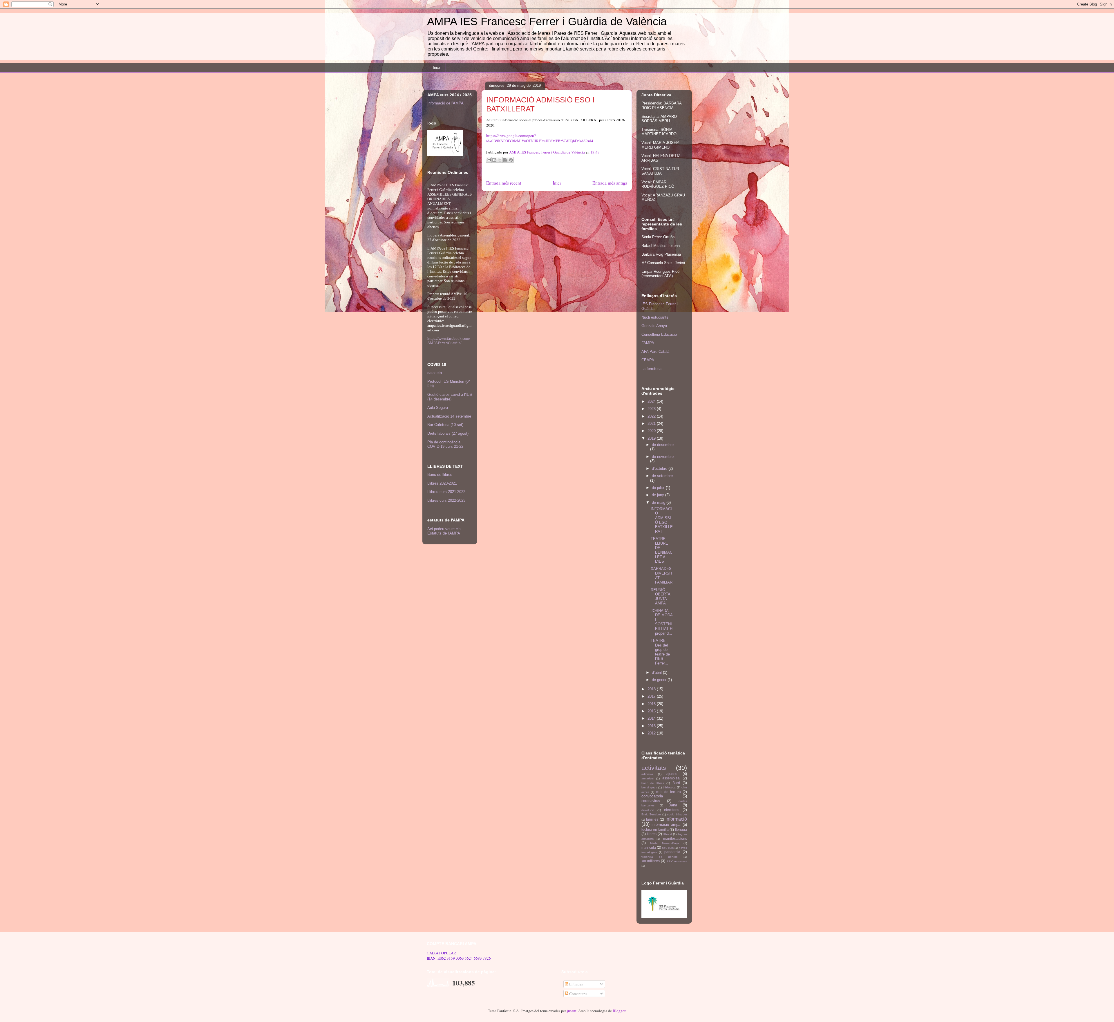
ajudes (671, 774)
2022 (652, 416)
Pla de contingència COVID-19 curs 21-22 (445, 444)
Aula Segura (437, 407)
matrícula (648, 847)
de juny (658, 495)
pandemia (672, 852)
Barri (676, 783)
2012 (652, 733)
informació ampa (666, 824)
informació (676, 819)
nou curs (668, 847)
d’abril (657, 672)
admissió (647, 774)
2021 (652, 423)
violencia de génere (659, 856)
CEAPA (647, 360)
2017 (652, 696)
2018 (652, 689)
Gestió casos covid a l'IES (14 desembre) (449, 396)
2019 (652, 438)
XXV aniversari (677, 861)
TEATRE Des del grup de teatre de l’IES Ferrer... (660, 651)
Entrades (575, 984)
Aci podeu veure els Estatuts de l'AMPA (444, 531)
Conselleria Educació (659, 334)
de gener (660, 680)
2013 (652, 726)
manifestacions (675, 838)
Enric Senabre (651, 814)
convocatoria (652, 796)
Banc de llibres (439, 474)
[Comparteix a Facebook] (505, 160)
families (652, 819)
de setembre (662, 476)
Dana (672, 805)
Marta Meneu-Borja (664, 843)
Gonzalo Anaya (654, 326)
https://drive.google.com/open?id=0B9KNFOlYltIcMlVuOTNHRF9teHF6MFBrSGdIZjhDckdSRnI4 (539, 138)
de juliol (659, 487)
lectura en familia (655, 829)
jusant (571, 1010)
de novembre (663, 456)
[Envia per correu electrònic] (489, 160)
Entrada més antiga (609, 183)
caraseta (434, 373)
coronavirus (650, 801)
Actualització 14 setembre (449, 416)
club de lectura (668, 792)
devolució (647, 810)
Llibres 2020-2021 (442, 483)
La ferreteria (651, 368)
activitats (653, 767)
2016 (652, 704)
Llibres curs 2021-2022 (446, 492)
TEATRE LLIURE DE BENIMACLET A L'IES (661, 550)
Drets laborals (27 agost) (448, 433)
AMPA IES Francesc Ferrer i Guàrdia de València (547, 21)
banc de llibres (652, 783)
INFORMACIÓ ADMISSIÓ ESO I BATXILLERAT (662, 520)
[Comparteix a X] (500, 160)
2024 (652, 401)
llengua (681, 829)
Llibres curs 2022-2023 (446, 500)
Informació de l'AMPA (445, 103)
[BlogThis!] (494, 160)
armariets (647, 778)
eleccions (671, 810)
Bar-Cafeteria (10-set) (445, 424)
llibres (652, 834)
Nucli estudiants (654, 317)
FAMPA (647, 343)
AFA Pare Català (655, 351)
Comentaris (577, 993)
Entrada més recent (503, 183)
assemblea (671, 778)
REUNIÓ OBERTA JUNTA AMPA (660, 597)
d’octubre (660, 468)
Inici (436, 67)
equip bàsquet (677, 814)
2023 (652, 409)
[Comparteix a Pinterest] (511, 160)
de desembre (663, 445)
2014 (652, 718)
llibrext (667, 834)
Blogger (619, 1010)
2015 (652, 711)
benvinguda (649, 787)
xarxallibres (650, 861)
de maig (659, 502)
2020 (652, 431)
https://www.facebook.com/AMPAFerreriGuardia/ (448, 340)
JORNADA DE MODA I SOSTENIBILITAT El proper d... (662, 621)
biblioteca (669, 787)
